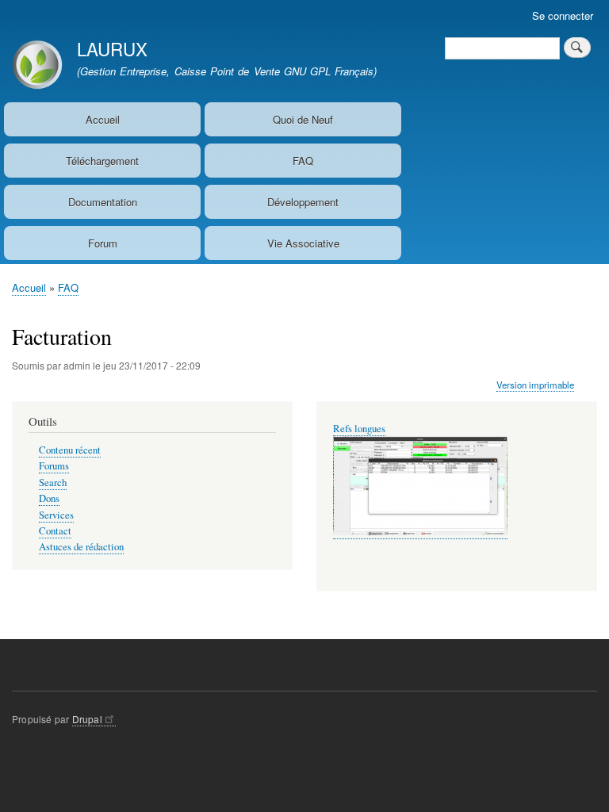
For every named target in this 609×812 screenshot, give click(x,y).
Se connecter (562, 15)
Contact (55, 531)
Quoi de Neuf (303, 119)
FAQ (303, 160)
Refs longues (359, 428)
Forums (54, 466)
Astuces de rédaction (81, 546)
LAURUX (112, 48)
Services (56, 515)
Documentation (102, 201)
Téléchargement (102, 160)
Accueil (103, 119)
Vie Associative (303, 243)
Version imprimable (535, 384)
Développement (303, 201)
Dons (49, 498)
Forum (102, 243)
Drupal (87, 719)
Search (53, 482)
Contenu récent (70, 450)
